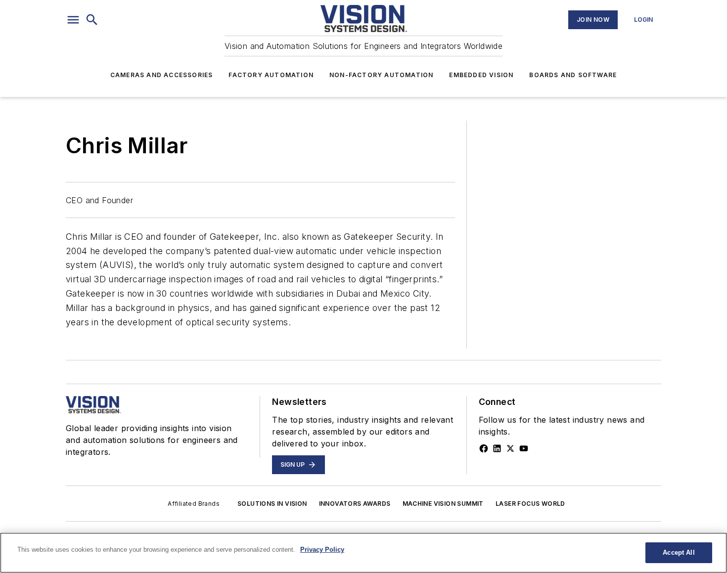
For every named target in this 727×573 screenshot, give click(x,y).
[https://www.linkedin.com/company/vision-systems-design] (497, 448)
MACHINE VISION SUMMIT (443, 503)
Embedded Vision (481, 75)
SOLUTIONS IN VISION (272, 503)
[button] (73, 19)
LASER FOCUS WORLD (530, 503)
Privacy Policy (322, 549)
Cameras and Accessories (161, 75)
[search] (92, 19)
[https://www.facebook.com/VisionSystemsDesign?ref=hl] (484, 448)
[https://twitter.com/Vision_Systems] (510, 448)
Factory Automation (271, 75)
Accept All (678, 552)
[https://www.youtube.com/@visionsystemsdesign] (524, 448)
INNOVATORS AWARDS (355, 503)
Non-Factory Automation (381, 75)
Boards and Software (573, 75)
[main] (363, 552)
